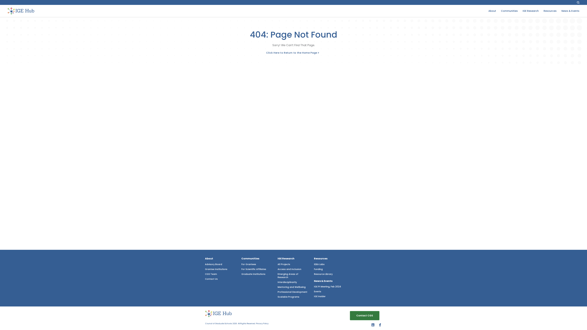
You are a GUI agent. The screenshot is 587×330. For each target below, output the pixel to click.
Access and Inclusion (289, 269)
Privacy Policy (262, 323)
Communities (509, 11)
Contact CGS (364, 315)
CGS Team (211, 274)
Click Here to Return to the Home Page (291, 53)
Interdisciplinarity (287, 282)
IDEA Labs (319, 264)
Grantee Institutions (216, 269)
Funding (318, 269)
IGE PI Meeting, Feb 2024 (327, 286)
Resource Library (323, 274)
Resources (550, 11)
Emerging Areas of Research (288, 276)
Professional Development (292, 291)
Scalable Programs (288, 296)
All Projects (284, 264)
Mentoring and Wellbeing (292, 287)
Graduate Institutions (253, 274)
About (492, 11)
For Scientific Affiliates (253, 269)
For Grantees (248, 264)
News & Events (570, 11)
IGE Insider (320, 296)
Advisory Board (213, 264)
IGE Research (531, 11)
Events (317, 291)
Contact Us (211, 278)
